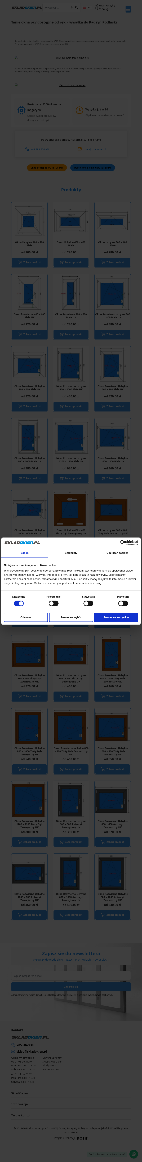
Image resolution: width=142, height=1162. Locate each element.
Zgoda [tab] (25, 552)
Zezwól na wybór (71, 617)
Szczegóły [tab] (71, 552)
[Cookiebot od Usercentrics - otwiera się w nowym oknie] (123, 542)
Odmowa (25, 617)
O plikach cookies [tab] (117, 552)
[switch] (54, 603)
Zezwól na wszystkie (116, 617)
